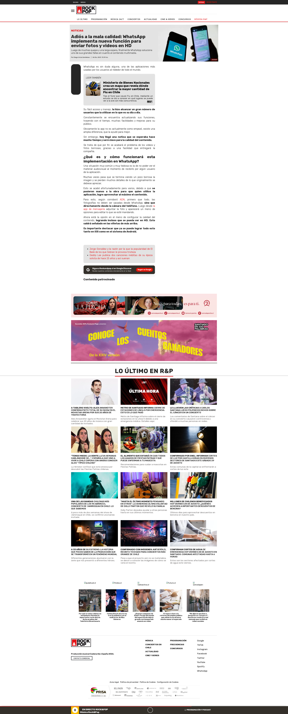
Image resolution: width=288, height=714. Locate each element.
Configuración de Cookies (167, 682)
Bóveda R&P (201, 19)
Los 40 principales (129, 688)
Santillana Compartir (151, 688)
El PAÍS (118, 688)
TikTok (200, 645)
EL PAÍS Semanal (163, 691)
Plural (139, 698)
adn (176, 688)
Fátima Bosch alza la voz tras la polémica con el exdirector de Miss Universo (117, 616)
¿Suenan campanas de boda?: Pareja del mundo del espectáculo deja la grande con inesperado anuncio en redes (144, 617)
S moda (157, 698)
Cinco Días (149, 691)
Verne (170, 691)
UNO (134, 691)
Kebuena (185, 691)
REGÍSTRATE (211, 2)
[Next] (161, 710)
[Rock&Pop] (86, 9)
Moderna (128, 698)
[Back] (139, 710)
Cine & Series (168, 19)
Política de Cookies (148, 682)
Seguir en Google (144, 270)
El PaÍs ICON (148, 698)
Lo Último (82, 19)
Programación (99, 19)
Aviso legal (114, 682)
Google (200, 640)
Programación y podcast (198, 710)
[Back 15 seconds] (144, 710)
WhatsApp (202, 670)
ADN (122, 199)
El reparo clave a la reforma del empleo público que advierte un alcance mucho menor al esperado (171, 616)
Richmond (116, 698)
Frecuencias (177, 644)
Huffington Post (121, 691)
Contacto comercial (81, 658)
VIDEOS (83, 2)
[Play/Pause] (150, 710)
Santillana (139, 688)
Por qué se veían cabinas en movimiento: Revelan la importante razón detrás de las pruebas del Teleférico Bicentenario (90, 617)
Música (149, 640)
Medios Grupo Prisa (98, 695)
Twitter (201, 658)
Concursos (185, 19)
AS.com (169, 688)
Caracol (185, 688)
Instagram (202, 649)
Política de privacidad (129, 682)
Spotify (201, 666)
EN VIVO (75, 2)
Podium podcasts (116, 694)
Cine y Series (152, 655)
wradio (140, 691)
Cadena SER (162, 688)
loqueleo (167, 698)
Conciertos (134, 19)
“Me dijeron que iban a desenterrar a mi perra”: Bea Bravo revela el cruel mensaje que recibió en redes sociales (198, 617)
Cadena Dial (177, 691)
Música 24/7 (117, 19)
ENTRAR (201, 2)
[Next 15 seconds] (155, 710)
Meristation (178, 698)
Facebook (202, 653)
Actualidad (150, 19)
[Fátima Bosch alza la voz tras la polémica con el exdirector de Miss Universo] (117, 600)
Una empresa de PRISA (98, 690)
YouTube (201, 662)
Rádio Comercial (188, 698)
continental (157, 691)
